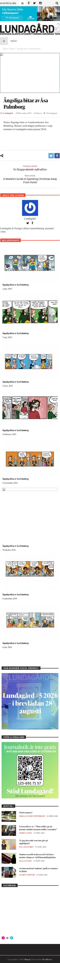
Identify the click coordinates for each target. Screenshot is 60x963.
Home (5, 48)
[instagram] (40, 3)
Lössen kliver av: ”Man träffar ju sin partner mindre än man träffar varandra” (38, 828)
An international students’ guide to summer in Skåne (38, 870)
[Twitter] (34, 3)
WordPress (47, 959)
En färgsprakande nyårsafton (30, 168)
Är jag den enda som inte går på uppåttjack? (33, 842)
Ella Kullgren (26, 847)
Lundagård (8, 113)
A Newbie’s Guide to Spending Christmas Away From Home (30, 179)
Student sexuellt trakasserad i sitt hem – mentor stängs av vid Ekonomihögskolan (37, 856)
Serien (12, 48)
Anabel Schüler (27, 875)
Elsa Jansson (25, 861)
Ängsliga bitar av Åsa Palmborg (15, 284)
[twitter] (51, 155)
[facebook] (57, 155)
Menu (13, 41)
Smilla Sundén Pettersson (32, 816)
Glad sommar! (25, 812)
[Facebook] (29, 3)
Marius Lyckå (25, 833)
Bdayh (27, 959)
